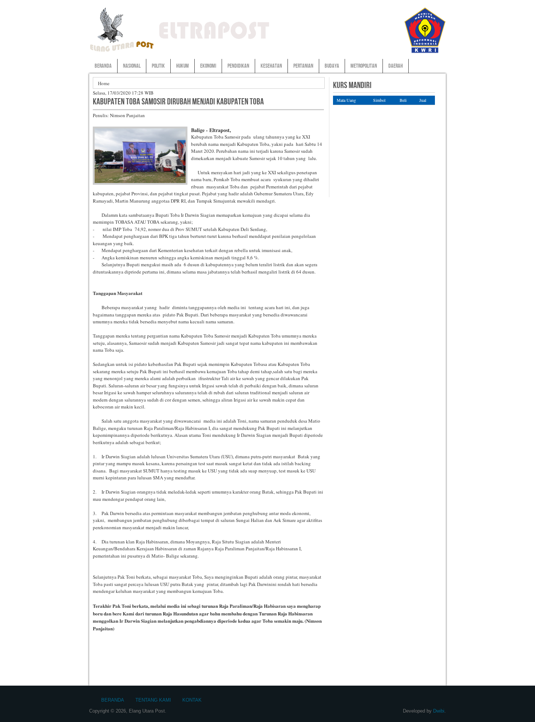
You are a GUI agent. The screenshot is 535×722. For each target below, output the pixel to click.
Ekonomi (208, 66)
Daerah (395, 66)
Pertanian (303, 66)
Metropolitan (363, 66)
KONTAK (192, 700)
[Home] (122, 51)
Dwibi (438, 711)
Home (104, 83)
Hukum (182, 66)
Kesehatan (271, 66)
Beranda (103, 66)
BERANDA (112, 700)
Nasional (131, 66)
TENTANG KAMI (153, 700)
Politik (158, 66)
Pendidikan (238, 66)
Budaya (332, 66)
